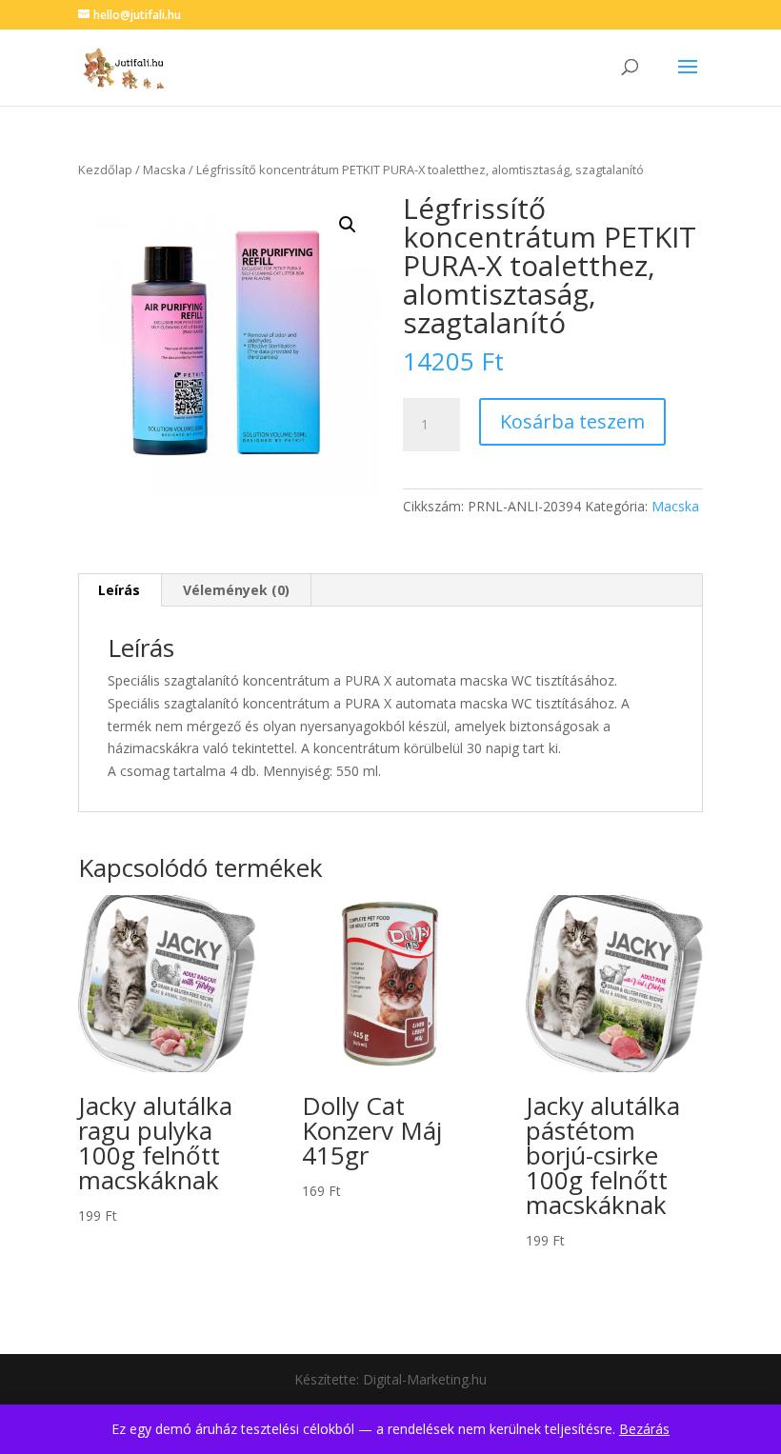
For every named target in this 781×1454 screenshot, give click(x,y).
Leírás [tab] (119, 590)
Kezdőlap (105, 169)
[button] (347, 225)
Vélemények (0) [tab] (236, 590)
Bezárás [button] (644, 1429)
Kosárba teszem (572, 421)
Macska (164, 169)
